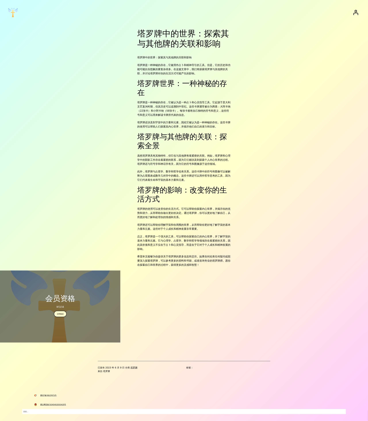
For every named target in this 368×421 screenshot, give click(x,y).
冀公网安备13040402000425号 (53, 404)
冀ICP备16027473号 (48, 395)
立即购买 (60, 314)
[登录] (356, 12)
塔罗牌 (134, 367)
